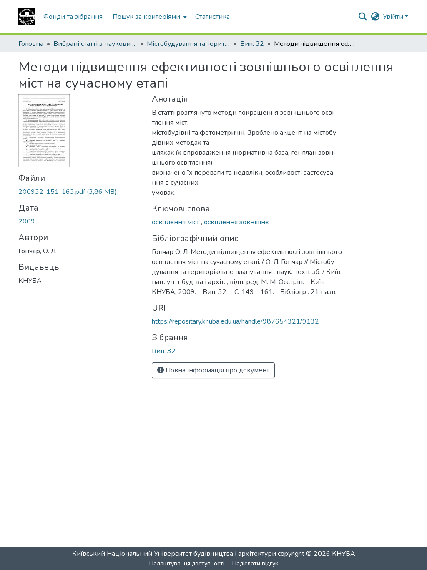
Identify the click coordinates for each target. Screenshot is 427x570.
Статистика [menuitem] (212, 16)
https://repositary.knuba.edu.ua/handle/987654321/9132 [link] (235, 321)
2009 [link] (26, 221)
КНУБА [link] (343, 553)
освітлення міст (176, 222)
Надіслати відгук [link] (255, 563)
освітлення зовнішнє (236, 222)
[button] (26, 16)
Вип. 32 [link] (252, 43)
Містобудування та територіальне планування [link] (188, 43)
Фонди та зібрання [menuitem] (73, 16)
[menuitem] (149, 16)
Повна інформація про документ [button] (216, 370)
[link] (80, 192)
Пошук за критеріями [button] (146, 16)
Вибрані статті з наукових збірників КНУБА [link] (95, 43)
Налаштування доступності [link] (186, 563)
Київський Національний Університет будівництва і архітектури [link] (174, 553)
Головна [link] (30, 43)
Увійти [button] (394, 16)
